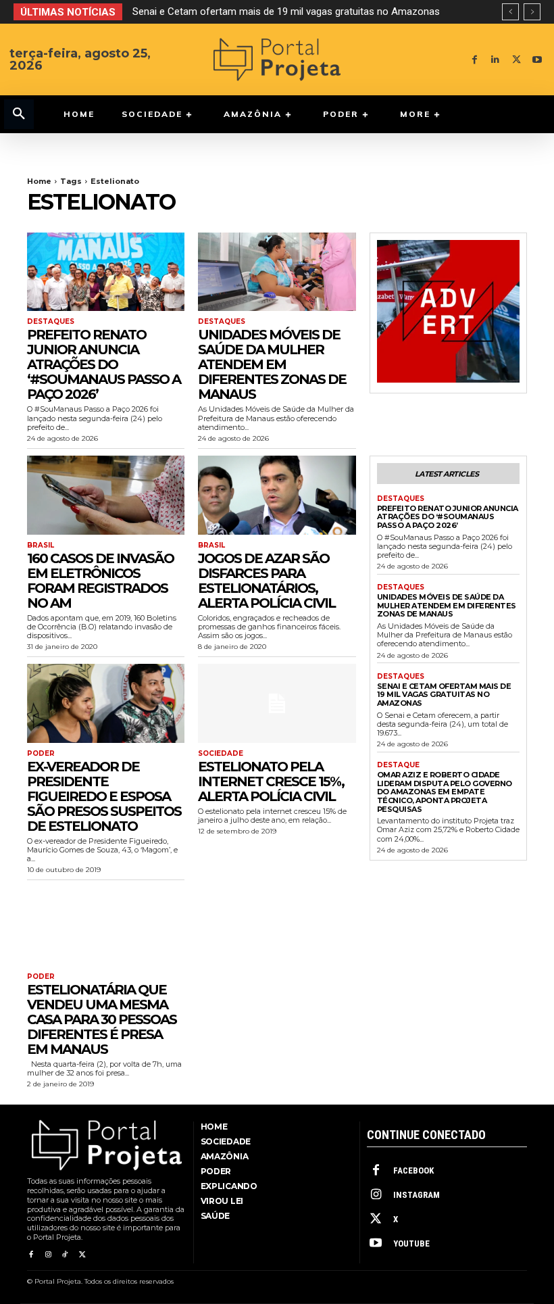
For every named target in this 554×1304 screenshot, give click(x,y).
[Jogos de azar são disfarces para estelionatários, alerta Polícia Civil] (276, 495)
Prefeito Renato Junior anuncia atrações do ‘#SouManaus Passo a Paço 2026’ (103, 364)
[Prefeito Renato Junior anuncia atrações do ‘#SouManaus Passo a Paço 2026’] (105, 272)
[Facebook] (475, 60)
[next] (532, 11)
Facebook (413, 1170)
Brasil (40, 545)
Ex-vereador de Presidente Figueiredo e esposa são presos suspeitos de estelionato (104, 796)
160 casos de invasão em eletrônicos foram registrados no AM (100, 580)
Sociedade (220, 754)
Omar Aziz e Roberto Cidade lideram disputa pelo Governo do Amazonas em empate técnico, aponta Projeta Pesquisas (444, 792)
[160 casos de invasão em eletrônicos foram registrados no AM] (105, 495)
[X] (516, 60)
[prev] (510, 11)
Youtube (411, 1243)
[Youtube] (537, 60)
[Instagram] (48, 1255)
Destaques (50, 322)
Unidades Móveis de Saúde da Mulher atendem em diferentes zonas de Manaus (272, 364)
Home (39, 181)
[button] (19, 114)
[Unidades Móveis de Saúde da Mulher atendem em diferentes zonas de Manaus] (276, 272)
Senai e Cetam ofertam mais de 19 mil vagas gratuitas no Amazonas (286, 11)
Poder (41, 754)
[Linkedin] (495, 60)
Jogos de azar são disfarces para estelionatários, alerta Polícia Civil (266, 580)
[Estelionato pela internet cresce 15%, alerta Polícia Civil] (276, 703)
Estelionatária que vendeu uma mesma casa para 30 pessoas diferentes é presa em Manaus (101, 1019)
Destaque (398, 765)
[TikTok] (65, 1255)
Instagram (416, 1195)
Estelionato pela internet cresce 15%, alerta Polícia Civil (271, 781)
